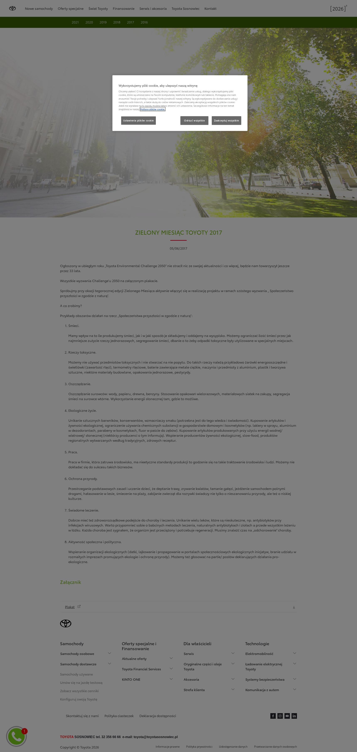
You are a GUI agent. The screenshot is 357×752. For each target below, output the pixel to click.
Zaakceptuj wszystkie (226, 120)
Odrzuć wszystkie (194, 120)
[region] (179, 103)
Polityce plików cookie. (152, 109)
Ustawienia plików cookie (138, 120)
